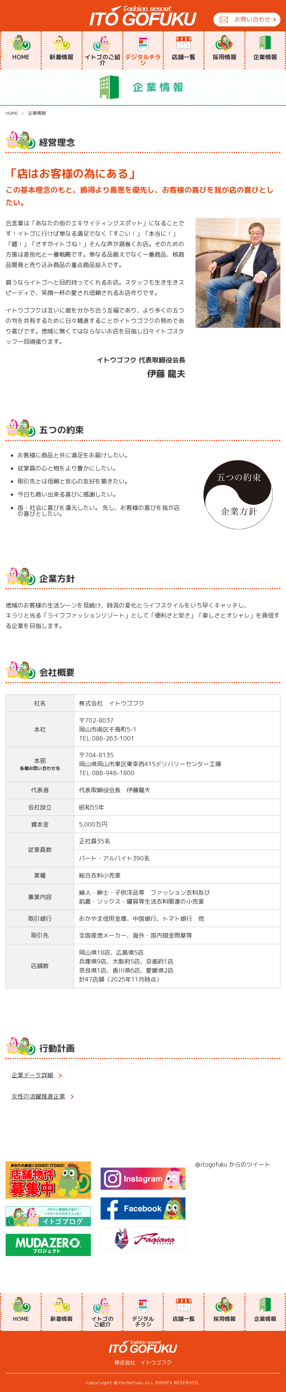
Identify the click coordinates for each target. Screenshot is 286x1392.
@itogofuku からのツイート (232, 1164)
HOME (12, 113)
